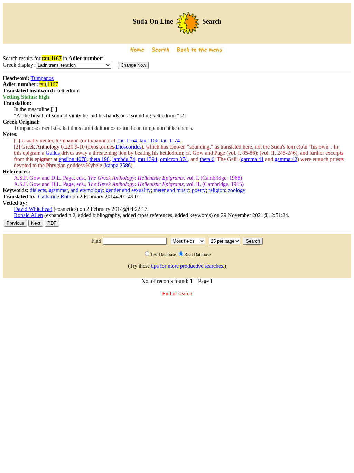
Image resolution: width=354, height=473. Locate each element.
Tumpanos (42, 78)
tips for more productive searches (187, 266)
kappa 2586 (118, 165)
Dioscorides (128, 147)
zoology (236, 190)
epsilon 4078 (73, 159)
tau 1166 (149, 140)
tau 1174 (170, 140)
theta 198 (100, 159)
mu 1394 (147, 159)
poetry (199, 190)
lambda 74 (123, 159)
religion (216, 190)
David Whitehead (33, 209)
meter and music (171, 190)
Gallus (53, 153)
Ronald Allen (28, 215)
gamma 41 (252, 159)
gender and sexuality (128, 190)
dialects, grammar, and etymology (66, 190)
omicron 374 (174, 159)
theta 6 (207, 159)
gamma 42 (285, 159)
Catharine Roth (54, 196)
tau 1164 (127, 140)
